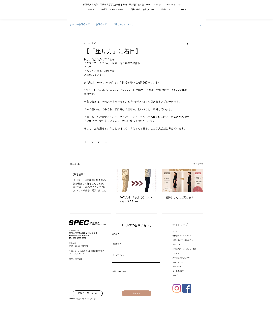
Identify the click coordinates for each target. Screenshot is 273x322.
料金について (177, 244)
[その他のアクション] (187, 43)
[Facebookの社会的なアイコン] (186, 288)
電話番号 (115, 244)
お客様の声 (101, 24)
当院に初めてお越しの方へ (182, 240)
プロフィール (177, 262)
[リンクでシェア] (106, 142)
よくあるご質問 (178, 271)
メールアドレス (118, 255)
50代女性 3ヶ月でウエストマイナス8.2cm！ (135, 199)
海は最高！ (79, 174)
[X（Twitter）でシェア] (92, 142)
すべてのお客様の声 (80, 24)
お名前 (114, 234)
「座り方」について (123, 24)
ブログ (175, 275)
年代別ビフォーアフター (181, 235)
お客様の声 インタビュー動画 (182, 249)
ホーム (175, 231)
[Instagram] (176, 288)
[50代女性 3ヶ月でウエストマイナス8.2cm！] (136, 180)
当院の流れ (176, 266)
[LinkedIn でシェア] (99, 142)
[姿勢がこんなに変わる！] (182, 180)
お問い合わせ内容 (119, 271)
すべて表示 (198, 163)
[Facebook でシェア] (85, 142)
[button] (199, 24)
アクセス (175, 253)
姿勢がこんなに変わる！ (180, 197)
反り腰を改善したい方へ (181, 257)
